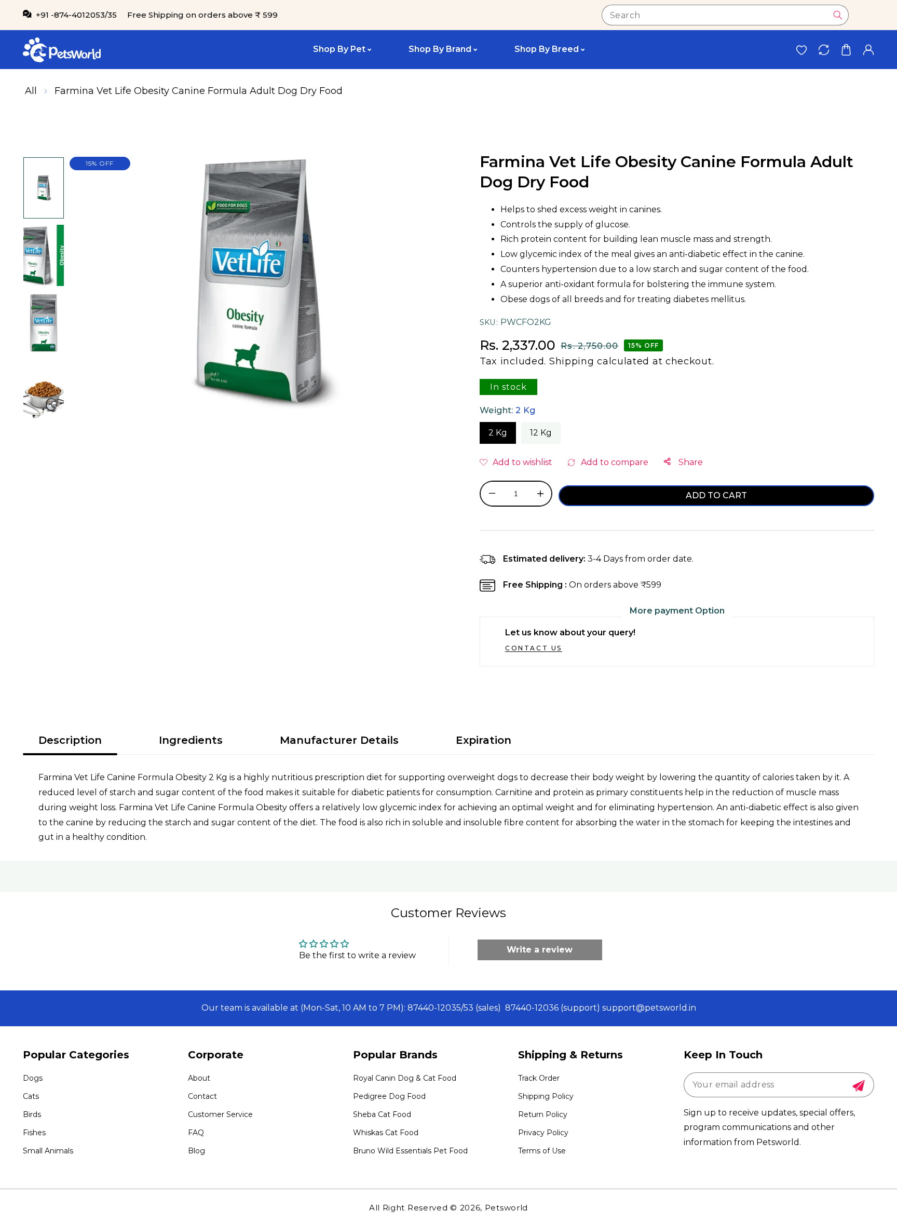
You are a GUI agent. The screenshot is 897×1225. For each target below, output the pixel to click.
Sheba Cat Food (382, 1114)
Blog (196, 1150)
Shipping (571, 361)
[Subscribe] (858, 1086)
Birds (32, 1114)
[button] (846, 50)
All (31, 91)
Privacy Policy (543, 1132)
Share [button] (689, 462)
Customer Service (220, 1114)
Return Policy (542, 1114)
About (199, 1078)
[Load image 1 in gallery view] (43, 188)
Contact (202, 1096)
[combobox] (725, 15)
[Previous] (43, 141)
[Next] (43, 432)
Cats (31, 1096)
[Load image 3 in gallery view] (43, 322)
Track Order (539, 1078)
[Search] (837, 15)
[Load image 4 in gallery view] (43, 390)
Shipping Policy (546, 1096)
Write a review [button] (540, 950)
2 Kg (497, 433)
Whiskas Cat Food (385, 1132)
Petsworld (506, 1208)
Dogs (33, 1078)
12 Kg (541, 433)
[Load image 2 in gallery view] (43, 255)
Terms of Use (542, 1150)
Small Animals (48, 1150)
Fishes (34, 1132)
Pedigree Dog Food (389, 1096)
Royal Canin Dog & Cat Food (404, 1078)
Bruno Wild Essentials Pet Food (410, 1150)
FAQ (196, 1132)
